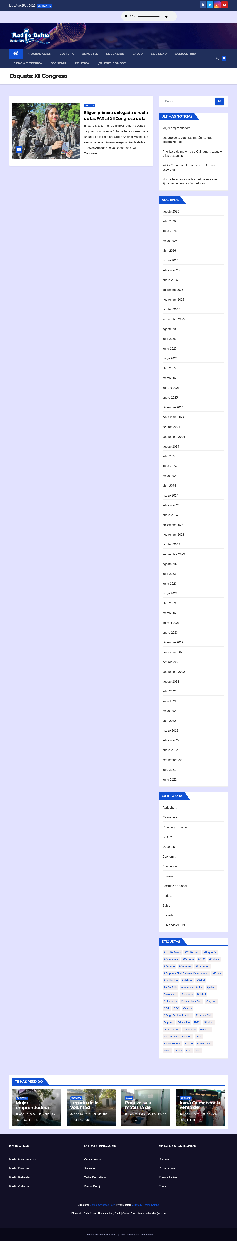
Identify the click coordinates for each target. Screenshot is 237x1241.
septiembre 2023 (174, 554)
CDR (166, 1008)
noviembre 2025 (173, 299)
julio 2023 (169, 573)
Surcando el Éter (174, 925)
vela (198, 1050)
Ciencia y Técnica (27, 63)
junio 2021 (170, 779)
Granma (164, 1159)
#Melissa (187, 980)
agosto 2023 (171, 564)
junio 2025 (170, 348)
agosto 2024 (171, 446)
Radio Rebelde (19, 1177)
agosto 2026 (171, 211)
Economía (58, 63)
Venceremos (92, 1159)
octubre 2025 (171, 309)
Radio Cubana (19, 1186)
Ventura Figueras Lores (127, 126)
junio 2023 (170, 583)
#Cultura (214, 959)
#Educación (202, 966)
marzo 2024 (170, 495)
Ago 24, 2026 (82, 1114)
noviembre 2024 (173, 417)
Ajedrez (211, 987)
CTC (176, 1008)
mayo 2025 (170, 358)
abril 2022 (169, 720)
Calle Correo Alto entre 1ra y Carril (102, 1213)
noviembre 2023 (173, 534)
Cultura (67, 53)
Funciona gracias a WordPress (101, 1234)
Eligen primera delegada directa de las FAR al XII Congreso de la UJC (116, 118)
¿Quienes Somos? (111, 63)
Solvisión (90, 1168)
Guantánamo (171, 1029)
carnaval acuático (191, 1001)
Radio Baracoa (19, 1168)
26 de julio (170, 987)
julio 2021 (169, 769)
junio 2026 (170, 231)
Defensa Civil (203, 1015)
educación (184, 1022)
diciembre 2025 (173, 289)
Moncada (205, 1029)
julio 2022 (169, 691)
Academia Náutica (192, 987)
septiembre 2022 (174, 671)
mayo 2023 (170, 593)
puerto (189, 1043)
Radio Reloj (92, 1186)
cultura (187, 1008)
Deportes (90, 53)
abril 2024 (169, 485)
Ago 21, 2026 (191, 1114)
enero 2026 (170, 280)
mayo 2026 (170, 240)
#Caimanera (171, 959)
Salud (138, 53)
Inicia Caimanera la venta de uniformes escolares (200, 1109)
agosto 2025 (171, 329)
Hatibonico (189, 1029)
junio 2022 (170, 701)
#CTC (201, 959)
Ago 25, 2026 (27, 1114)
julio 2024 (169, 456)
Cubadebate (167, 1168)
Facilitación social (175, 886)
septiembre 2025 (174, 319)
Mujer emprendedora (177, 128)
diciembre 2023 (173, 524)
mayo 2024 (170, 475)
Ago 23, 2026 (136, 1114)
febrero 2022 (171, 740)
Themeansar (146, 1234)
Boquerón (187, 994)
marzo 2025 (170, 378)
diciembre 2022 (173, 642)
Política (82, 63)
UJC (188, 1050)
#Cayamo (188, 959)
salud (178, 1050)
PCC (199, 1036)
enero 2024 (170, 515)
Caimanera (170, 817)
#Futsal (217, 973)
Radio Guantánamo (22, 1159)
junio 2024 (170, 466)
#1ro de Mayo (172, 952)
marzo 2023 (170, 613)
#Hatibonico (171, 980)
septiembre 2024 (174, 436)
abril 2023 (169, 603)
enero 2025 (170, 397)
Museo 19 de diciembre (178, 1036)
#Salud (201, 980)
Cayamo (211, 1001)
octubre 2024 (171, 427)
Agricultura (185, 53)
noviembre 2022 (173, 652)
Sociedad (159, 53)
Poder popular (172, 1043)
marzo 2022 (170, 730)
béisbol (201, 994)
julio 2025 (169, 338)
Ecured (163, 1186)
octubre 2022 (171, 662)
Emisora (168, 876)
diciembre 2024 (173, 407)
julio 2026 (169, 221)
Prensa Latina (168, 1177)
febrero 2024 (171, 505)
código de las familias (178, 1015)
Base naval (170, 994)
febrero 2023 (171, 622)
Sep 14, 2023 (95, 126)
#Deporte (169, 966)
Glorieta (208, 1022)
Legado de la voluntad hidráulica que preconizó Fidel (87, 1109)
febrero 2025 (171, 387)
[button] (217, 58)
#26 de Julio (192, 952)
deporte (168, 1022)
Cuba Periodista (95, 1177)
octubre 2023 (171, 544)
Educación (115, 53)
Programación (39, 53)
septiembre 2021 (174, 759)
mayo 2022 (170, 711)
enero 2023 (170, 632)
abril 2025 (169, 368)
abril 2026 (169, 250)
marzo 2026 (170, 260)
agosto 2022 (171, 681)
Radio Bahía (204, 1043)
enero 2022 (170, 750)
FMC (197, 1022)
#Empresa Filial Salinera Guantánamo (186, 973)
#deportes (185, 966)
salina (167, 1050)
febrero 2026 (171, 270)
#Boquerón (210, 952)
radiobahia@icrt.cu (156, 1213)
